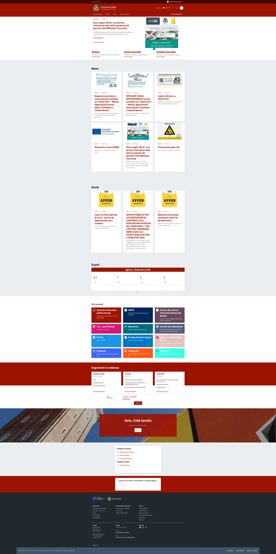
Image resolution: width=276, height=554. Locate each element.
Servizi (115, 14)
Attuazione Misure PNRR (122, 513)
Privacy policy (71, 550)
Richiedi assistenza (143, 508)
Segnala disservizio (143, 510)
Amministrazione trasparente (123, 508)
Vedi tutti (138, 403)
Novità (107, 14)
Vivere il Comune (124, 14)
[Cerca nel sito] (181, 8)
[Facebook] (168, 8)
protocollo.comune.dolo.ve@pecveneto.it (125, 537)
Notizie (96, 92)
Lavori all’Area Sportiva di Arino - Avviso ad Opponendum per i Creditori (106, 219)
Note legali (141, 520)
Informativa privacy (143, 513)
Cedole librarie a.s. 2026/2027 (167, 97)
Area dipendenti (96, 517)
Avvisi (96, 211)
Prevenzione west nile (169, 147)
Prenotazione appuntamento (99, 508)
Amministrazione (97, 14)
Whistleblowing (96, 515)
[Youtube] (163, 8)
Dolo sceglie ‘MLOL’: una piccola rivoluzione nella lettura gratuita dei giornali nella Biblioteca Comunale (138, 152)
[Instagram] (166, 8)
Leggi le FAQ (142, 517)
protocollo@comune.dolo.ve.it (123, 532)
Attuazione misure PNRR (107, 147)
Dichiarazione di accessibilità (145, 515)
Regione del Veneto (97, 1)
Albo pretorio (119, 510)
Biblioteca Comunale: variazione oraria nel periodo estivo (168, 217)
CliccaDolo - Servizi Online (99, 510)
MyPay (94, 513)
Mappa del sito (96, 545)
